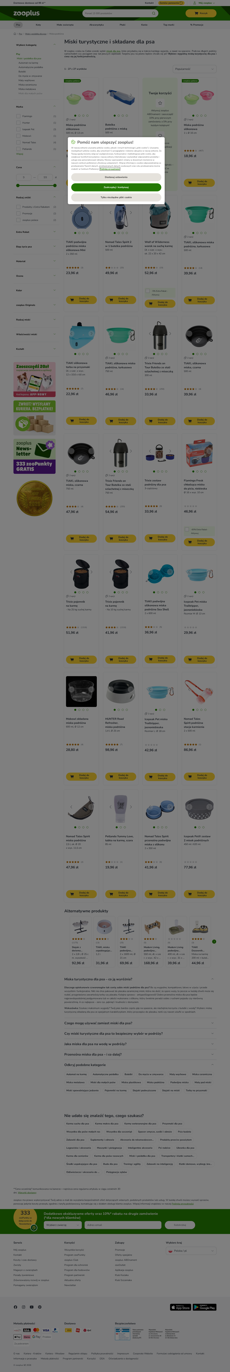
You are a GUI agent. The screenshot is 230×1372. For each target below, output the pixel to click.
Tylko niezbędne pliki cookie (116, 197)
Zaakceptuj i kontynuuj (116, 187)
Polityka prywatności (110, 169)
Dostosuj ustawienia (116, 177)
